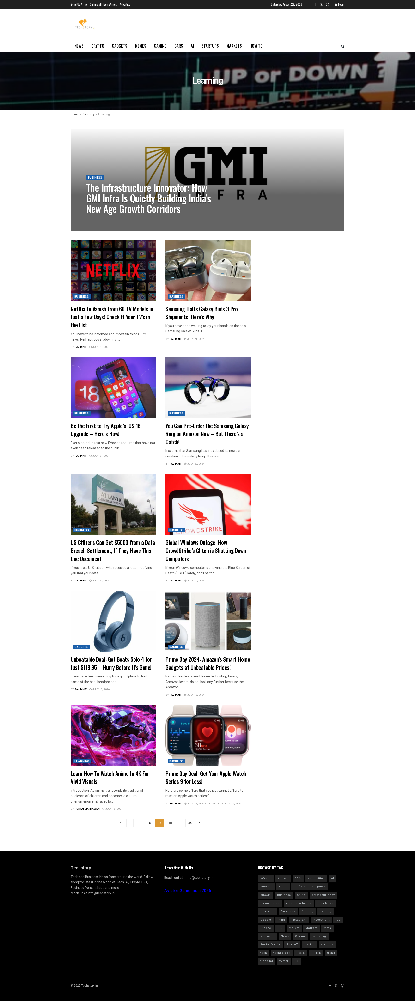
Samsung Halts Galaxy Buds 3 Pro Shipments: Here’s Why (201, 312)
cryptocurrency (323, 895)
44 (189, 823)
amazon (266, 887)
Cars (178, 46)
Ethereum (267, 912)
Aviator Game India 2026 (187, 891)
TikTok (316, 953)
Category (88, 114)
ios (338, 920)
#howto (283, 878)
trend (331, 953)
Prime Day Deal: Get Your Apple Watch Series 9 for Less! (205, 777)
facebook (288, 912)
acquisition (316, 878)
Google (265, 920)
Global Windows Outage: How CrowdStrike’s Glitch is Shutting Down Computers (205, 550)
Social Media (270, 944)
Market (294, 928)
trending (266, 961)
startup (309, 944)
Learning (104, 114)
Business (95, 177)
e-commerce (270, 903)
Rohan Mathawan (102, 219)
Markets (234, 46)
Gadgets (119, 46)
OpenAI (300, 936)
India (281, 920)
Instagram (299, 920)
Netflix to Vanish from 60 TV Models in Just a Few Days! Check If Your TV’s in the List (112, 316)
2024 (298, 878)
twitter (283, 961)
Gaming (160, 46)
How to (256, 46)
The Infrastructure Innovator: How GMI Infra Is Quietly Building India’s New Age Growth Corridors (148, 198)
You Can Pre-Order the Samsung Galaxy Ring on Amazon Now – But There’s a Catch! (207, 433)
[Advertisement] (298, 270)
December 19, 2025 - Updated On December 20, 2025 (154, 219)
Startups (210, 46)
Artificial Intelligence (310, 887)
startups (327, 944)
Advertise (125, 4)
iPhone (265, 928)
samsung (319, 936)
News (79, 46)
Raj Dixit (81, 347)
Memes (140, 46)
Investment (321, 920)
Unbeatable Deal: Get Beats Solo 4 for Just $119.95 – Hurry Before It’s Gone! (111, 663)
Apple (283, 887)
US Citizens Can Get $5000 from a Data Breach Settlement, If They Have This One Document (113, 550)
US (297, 961)
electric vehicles (298, 903)
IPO (280, 928)
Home (75, 114)
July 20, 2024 (195, 464)
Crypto (97, 46)
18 (170, 823)
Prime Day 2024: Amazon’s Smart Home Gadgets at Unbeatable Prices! (207, 663)
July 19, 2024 (195, 581)
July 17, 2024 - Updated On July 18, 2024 (213, 804)
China (301, 895)
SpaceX (292, 944)
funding (307, 912)
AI (192, 46)
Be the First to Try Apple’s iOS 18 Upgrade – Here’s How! (105, 429)
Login (340, 4)
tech (263, 953)
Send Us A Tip (79, 4)
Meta (327, 928)
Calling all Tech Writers (103, 4)
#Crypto (266, 878)
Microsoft (267, 936)
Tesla (300, 953)
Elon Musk (325, 903)
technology (281, 953)
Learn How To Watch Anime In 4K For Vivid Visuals (110, 777)
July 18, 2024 (101, 689)
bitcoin (265, 895)
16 (149, 823)
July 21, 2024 (101, 347)
